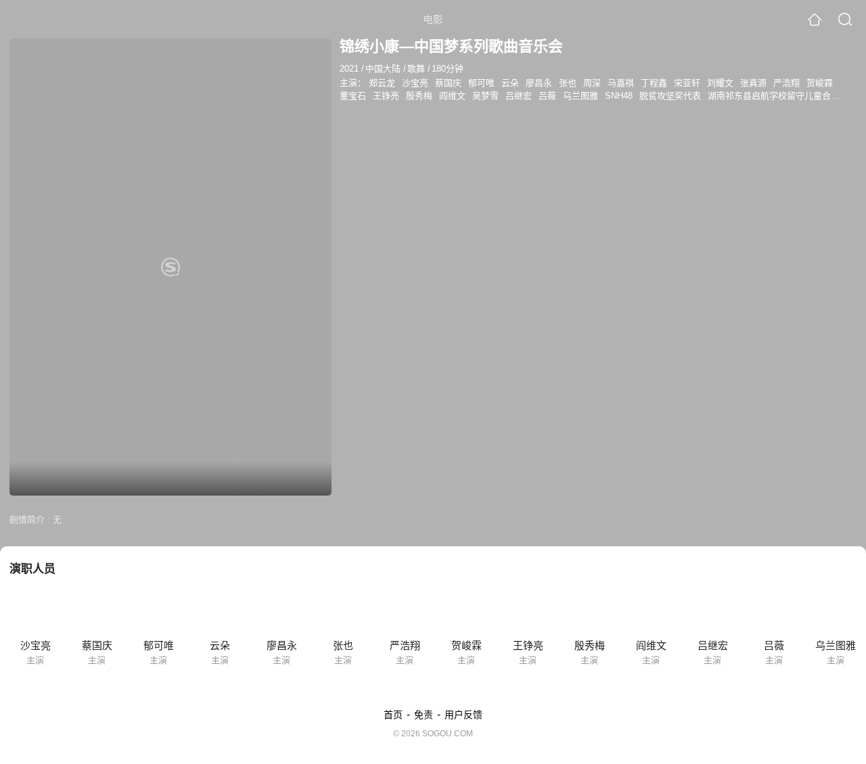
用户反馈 (463, 714)
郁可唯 (481, 83)
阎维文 (452, 96)
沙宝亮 (415, 83)
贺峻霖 (819, 83)
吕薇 (547, 96)
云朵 (510, 83)
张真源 (753, 83)
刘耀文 (720, 83)
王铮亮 (386, 96)
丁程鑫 (654, 83)
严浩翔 (786, 83)
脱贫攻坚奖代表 (670, 96)
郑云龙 (382, 83)
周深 (592, 83)
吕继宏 (518, 96)
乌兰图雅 (580, 96)
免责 (423, 714)
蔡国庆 (448, 83)
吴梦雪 (485, 96)
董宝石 (353, 96)
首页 (393, 714)
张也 (567, 83)
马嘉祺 (621, 83)
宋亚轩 (687, 83)
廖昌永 (539, 83)
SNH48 (619, 96)
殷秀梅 (419, 96)
